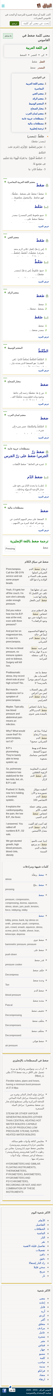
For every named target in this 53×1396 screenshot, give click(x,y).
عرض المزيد (43, 226)
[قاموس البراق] (44, 5)
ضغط (41, 875)
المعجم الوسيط (36, 103)
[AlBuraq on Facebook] (4, 1392)
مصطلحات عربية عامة (33, 118)
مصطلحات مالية (36, 123)
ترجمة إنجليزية (37, 128)
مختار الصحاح (37, 108)
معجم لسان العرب (35, 113)
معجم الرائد (38, 98)
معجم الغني (38, 93)
